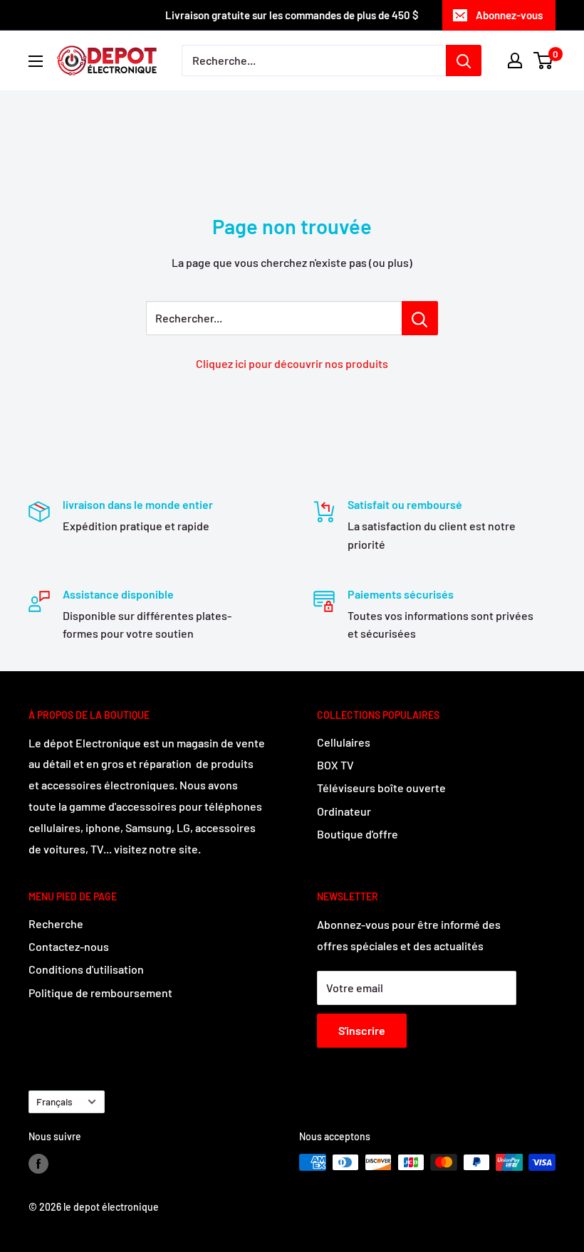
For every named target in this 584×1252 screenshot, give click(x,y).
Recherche (55, 923)
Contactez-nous (68, 946)
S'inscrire (361, 1030)
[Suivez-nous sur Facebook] (38, 1164)
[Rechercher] (463, 60)
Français (54, 1101)
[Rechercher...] (420, 318)
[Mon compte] (515, 60)
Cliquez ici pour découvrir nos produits (292, 363)
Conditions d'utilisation (86, 969)
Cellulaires (343, 742)
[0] (544, 60)
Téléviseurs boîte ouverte (381, 787)
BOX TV (335, 765)
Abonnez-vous (509, 15)
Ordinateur (344, 811)
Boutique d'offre (357, 834)
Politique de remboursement (100, 992)
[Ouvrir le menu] (35, 61)
